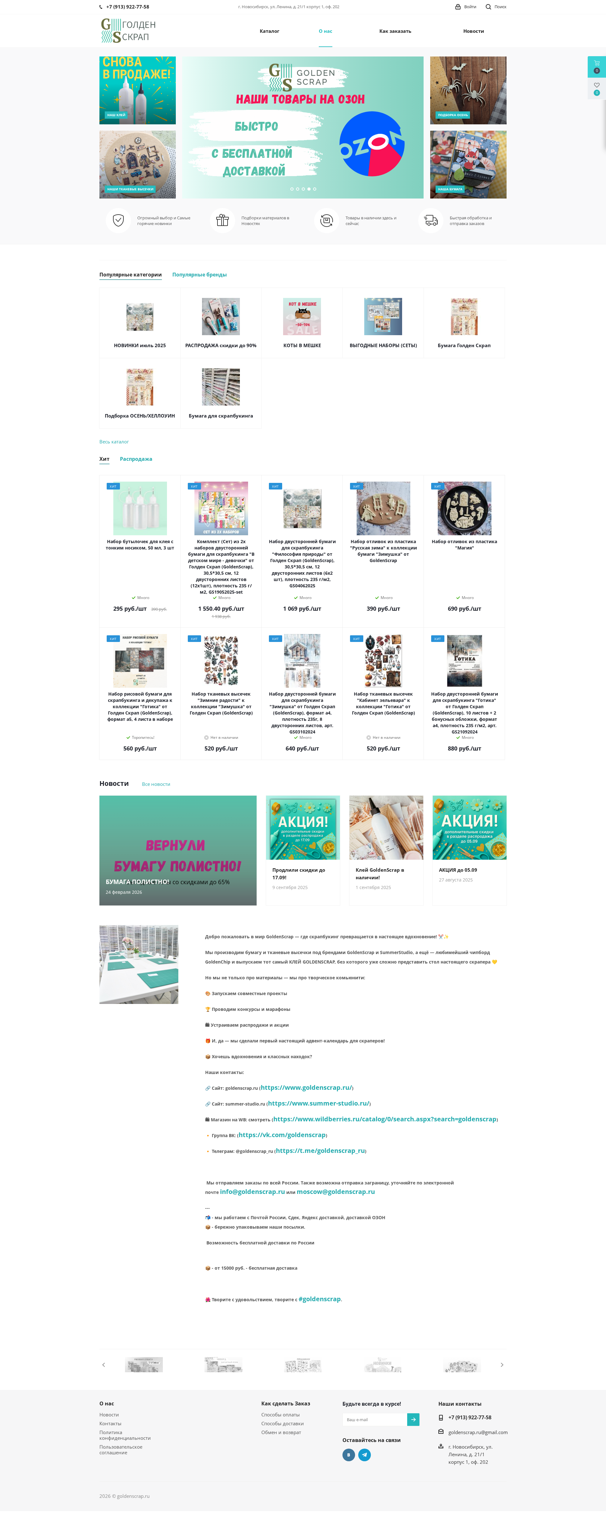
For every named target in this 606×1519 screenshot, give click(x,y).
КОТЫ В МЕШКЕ (302, 345)
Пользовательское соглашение (120, 1450)
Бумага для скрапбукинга (221, 415)
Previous (104, 1364)
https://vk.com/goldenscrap (282, 1134)
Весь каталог (114, 441)
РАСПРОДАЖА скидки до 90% (221, 345)
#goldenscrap (320, 1299)
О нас (106, 1403)
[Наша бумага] (468, 165)
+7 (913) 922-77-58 (470, 1417)
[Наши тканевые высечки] (137, 165)
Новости (109, 1414)
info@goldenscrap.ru (252, 1191)
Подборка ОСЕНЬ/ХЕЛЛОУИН (140, 415)
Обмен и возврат (281, 1432)
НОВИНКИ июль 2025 (140, 345)
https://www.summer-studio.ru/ (318, 1103)
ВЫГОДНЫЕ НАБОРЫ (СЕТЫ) (383, 345)
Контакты (110, 1423)
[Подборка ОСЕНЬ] (468, 90)
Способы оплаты (280, 1414)
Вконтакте (348, 1455)
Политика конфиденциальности (125, 1435)
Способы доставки (282, 1423)
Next (502, 1364)
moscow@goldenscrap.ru (336, 1191)
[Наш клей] (137, 90)
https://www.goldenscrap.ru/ (306, 1087)
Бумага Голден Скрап (464, 345)
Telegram (364, 1455)
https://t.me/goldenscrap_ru (320, 1150)
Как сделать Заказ (285, 1403)
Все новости (156, 784)
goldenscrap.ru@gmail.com (478, 1432)
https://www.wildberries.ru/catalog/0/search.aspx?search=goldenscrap (384, 1119)
